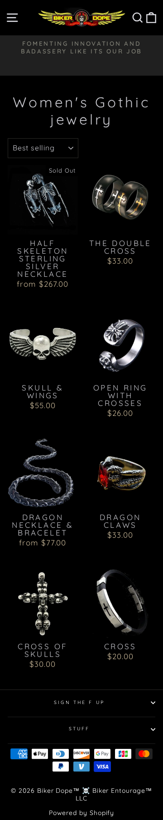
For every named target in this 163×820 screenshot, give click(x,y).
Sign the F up (79, 702)
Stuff (79, 729)
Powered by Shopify (82, 813)
